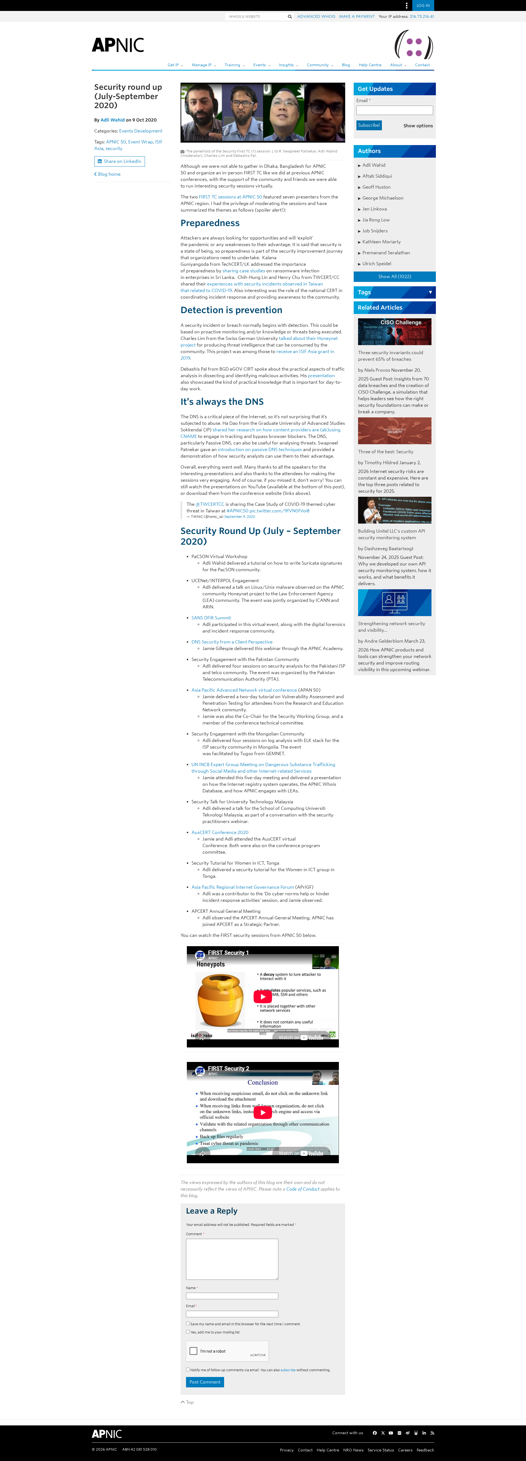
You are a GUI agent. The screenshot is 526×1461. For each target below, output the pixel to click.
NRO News (353, 1450)
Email (191, 1306)
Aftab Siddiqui (377, 176)
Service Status (381, 1450)
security (113, 148)
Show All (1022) (394, 276)
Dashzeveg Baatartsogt (388, 548)
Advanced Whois (316, 16)
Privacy (287, 1450)
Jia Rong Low (376, 220)
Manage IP (201, 65)
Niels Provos (377, 370)
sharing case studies (243, 270)
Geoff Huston (376, 187)
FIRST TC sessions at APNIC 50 (230, 197)
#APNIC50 (237, 510)
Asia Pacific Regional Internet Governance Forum (242, 887)
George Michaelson (383, 198)
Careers (405, 1450)
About (396, 65)
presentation (321, 375)
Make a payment (357, 16)
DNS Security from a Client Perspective (232, 642)
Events (259, 65)
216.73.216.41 (422, 16)
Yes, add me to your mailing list (215, 1332)
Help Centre (370, 65)
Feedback (425, 1450)
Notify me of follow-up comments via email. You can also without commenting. (260, 1370)
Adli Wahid (113, 120)
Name (192, 1288)
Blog (346, 65)
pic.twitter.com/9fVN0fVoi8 (280, 510)
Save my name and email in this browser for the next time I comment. (245, 1324)
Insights (286, 65)
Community (318, 65)
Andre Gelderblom (383, 641)
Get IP (173, 65)
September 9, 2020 (239, 517)
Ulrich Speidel (376, 263)
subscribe (288, 1370)
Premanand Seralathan (386, 252)
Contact (422, 65)
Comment (195, 1234)
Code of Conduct (302, 1189)
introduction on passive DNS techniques (260, 449)
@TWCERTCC (210, 504)
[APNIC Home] (118, 44)
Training (232, 65)
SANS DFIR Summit (212, 617)
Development (148, 131)
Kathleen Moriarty (381, 241)
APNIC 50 (116, 142)
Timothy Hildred (381, 462)
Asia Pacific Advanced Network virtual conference (244, 690)
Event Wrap (140, 142)
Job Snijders (375, 230)
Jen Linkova (374, 209)
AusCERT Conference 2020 (220, 832)
